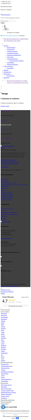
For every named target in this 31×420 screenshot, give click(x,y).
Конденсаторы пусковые (17, 60)
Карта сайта (4, 216)
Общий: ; (8, 160)
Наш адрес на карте (6, 124)
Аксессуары (10, 57)
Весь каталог (4, 179)
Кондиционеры (11, 47)
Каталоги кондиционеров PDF (9, 214)
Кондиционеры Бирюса (7, 194)
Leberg (3, 341)
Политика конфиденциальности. (9, 286)
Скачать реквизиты (6, 238)
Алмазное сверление (12, 53)
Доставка (3, 218)
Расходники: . (9, 163)
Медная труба (7, 72)
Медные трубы (5, 186)
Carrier (3, 332)
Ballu (2, 330)
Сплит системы (5, 311)
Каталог (6, 45)
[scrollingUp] (1, 288)
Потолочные (4, 317)
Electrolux (3, 338)
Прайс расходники (16, 35)
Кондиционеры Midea (6, 196)
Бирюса (3, 360)
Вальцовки (4, 386)
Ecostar (3, 336)
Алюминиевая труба (6, 366)
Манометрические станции (8, 392)
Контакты (6, 77)
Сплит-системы (8, 66)
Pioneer (3, 351)
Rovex (2, 356)
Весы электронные (6, 388)
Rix (2, 355)
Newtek (3, 326)
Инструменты (11, 75)
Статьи (2, 210)
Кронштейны (4, 373)
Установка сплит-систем (7, 208)
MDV (2, 324)
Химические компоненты (14, 55)
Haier (2, 340)
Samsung (3, 328)
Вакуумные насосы (6, 385)
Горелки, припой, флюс (7, 390)
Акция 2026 (10, 68)
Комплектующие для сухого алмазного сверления (14, 184)
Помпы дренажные (6, 394)
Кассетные (4, 315)
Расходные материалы (7, 362)
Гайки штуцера (5, 368)
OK (17, 418)
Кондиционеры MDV (6, 199)
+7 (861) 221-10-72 (6, 1)
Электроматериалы (12, 59)
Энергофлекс (10, 62)
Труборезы (4, 398)
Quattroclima (4, 353)
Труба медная (10, 49)
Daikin (2, 334)
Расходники (7, 74)
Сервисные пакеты (12, 51)
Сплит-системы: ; (10, 162)
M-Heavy (3, 347)
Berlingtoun (4, 319)
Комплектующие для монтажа (9, 182)
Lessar (2, 343)
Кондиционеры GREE (7, 197)
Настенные (4, 313)
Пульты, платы (5, 396)
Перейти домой (5, 106)
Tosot (2, 358)
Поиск (2, 22)
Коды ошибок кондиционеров (9, 212)
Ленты (3, 375)
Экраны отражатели (12, 64)
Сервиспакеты (5, 403)
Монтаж (6, 70)
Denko (2, 323)
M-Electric (3, 345)
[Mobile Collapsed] (18, 59)
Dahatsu (3, 321)
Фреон (2, 190)
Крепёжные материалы (7, 371)
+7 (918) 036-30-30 (6, 3)
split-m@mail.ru (5, 167)
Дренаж (3, 370)
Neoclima (3, 349)
